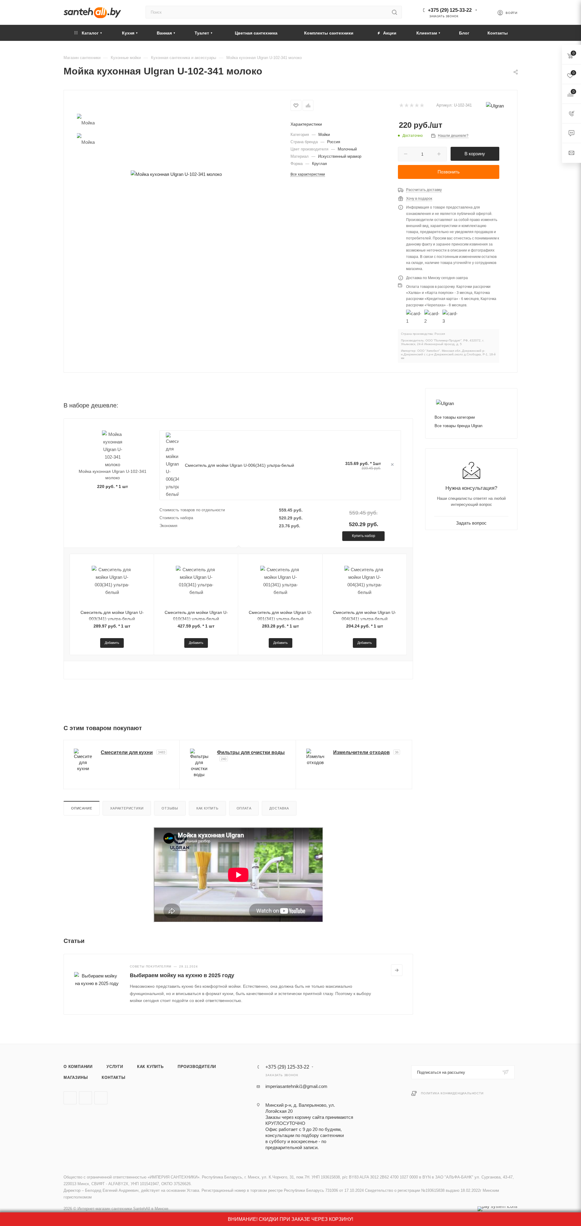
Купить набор (363, 536)
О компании (78, 1066)
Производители (197, 1066)
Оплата (244, 808)
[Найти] (394, 12)
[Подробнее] (396, 970)
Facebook (85, 1097)
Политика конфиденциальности (452, 1093)
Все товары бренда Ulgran (458, 425)
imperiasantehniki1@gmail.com (296, 1086)
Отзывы (170, 808)
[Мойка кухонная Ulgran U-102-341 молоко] (176, 174)
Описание (81, 808)
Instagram (100, 1097)
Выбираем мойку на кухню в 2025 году (182, 975)
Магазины (76, 1077)
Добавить (112, 642)
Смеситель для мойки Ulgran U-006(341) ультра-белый (239, 465)
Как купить (207, 808)
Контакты (113, 1077)
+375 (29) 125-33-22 (450, 10)
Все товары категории (455, 417)
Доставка (279, 808)
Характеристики (126, 808)
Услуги (115, 1066)
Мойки (324, 134)
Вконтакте (70, 1097)
